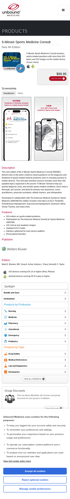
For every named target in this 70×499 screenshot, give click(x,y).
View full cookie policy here (17, 461)
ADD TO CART (56, 78)
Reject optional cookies (35, 479)
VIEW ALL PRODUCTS (33, 379)
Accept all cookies (35, 471)
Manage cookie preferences (35, 488)
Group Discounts (52, 408)
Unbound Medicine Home (11, 10)
